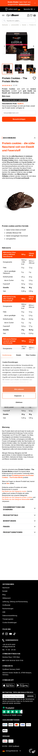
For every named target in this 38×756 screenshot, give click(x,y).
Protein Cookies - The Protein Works (14, 80)
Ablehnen (19, 402)
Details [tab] (18, 355)
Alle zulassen (19, 389)
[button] (19, 3)
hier (7, 483)
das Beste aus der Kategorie (14, 491)
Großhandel (6, 605)
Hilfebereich (6, 598)
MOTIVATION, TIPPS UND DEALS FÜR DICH (17, 692)
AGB (3, 612)
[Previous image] (4, 46)
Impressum (6, 587)
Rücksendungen (7, 608)
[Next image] (33, 46)
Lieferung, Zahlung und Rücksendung (15, 601)
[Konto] (28, 15)
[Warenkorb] (34, 15)
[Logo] (12, 15)
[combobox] (19, 21)
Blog (3, 594)
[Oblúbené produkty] (31, 15)
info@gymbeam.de (8, 646)
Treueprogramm (7, 619)
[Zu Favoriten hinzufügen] (34, 78)
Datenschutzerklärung (9, 615)
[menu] (3, 15)
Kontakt (4, 591)
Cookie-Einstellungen (9, 622)
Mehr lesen (6, 96)
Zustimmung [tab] (6, 355)
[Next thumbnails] (34, 69)
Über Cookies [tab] (31, 355)
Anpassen (17, 396)
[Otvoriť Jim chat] (33, 751)
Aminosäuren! (24, 4)
